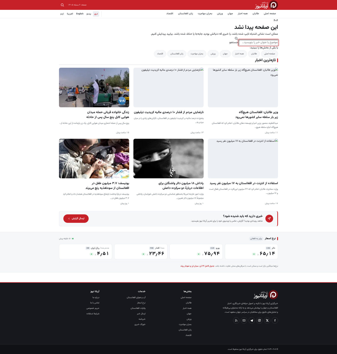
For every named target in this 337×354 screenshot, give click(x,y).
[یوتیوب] (244, 320)
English (79, 14)
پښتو (89, 14)
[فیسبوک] (275, 320)
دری (96, 14)
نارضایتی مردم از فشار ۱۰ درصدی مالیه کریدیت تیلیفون (169, 112)
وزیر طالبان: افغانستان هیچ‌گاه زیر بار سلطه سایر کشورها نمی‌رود (256, 115)
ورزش (220, 14)
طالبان (256, 14)
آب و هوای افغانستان (136, 297)
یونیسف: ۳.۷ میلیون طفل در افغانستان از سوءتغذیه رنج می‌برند (107, 186)
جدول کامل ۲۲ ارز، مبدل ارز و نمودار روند (197, 266)
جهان (230, 14)
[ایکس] (267, 320)
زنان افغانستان (185, 14)
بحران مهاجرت (205, 14)
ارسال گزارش (78, 219)
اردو (62, 14)
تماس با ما (94, 303)
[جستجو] (62, 5)
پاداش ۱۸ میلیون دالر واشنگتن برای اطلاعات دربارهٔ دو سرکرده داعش (181, 186)
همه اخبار (243, 14)
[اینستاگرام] (259, 320)
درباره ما (95, 297)
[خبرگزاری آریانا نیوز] (266, 4)
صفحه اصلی (270, 14)
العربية (70, 14)
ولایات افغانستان (138, 308)
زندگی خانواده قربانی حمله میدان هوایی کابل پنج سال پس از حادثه (107, 115)
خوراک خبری (140, 324)
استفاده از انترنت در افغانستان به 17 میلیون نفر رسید (244, 183)
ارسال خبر (141, 313)
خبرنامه (142, 319)
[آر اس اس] (236, 320)
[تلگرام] (252, 320)
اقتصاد (169, 14)
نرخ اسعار (141, 303)
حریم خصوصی (92, 308)
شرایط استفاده (93, 313)
